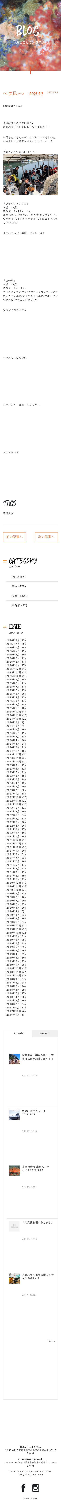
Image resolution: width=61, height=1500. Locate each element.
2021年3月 (13, 872)
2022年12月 (13, 797)
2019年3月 (13, 957)
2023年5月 (13, 779)
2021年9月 (13, 850)
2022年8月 (13, 811)
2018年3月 (13, 1000)
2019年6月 (13, 946)
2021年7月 (13, 857)
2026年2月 (13, 661)
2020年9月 (13, 893)
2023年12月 (13, 754)
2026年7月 (13, 643)
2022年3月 (13, 829)
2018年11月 (13, 971)
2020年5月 (13, 907)
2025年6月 (13, 690)
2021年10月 (13, 847)
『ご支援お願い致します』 (38, 1222)
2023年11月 (13, 758)
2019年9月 (13, 936)
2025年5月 (13, 693)
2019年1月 (13, 964)
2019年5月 (13, 950)
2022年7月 (13, 815)
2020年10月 (13, 889)
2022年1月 (13, 836)
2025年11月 (13, 672)
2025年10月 (13, 675)
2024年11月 (13, 715)
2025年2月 (13, 704)
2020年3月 (13, 914)
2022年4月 (13, 825)
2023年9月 (13, 765)
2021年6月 (13, 861)
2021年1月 (13, 879)
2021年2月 (13, 875)
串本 (14, 586)
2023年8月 (13, 768)
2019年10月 (13, 932)
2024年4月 (13, 740)
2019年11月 (13, 929)
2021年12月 (13, 840)
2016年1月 (13, 1014)
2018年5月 (13, 993)
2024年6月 (13, 733)
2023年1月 (13, 793)
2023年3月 (13, 786)
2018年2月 (13, 1004)
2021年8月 (13, 854)
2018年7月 (13, 986)
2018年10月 (13, 975)
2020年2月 (13, 918)
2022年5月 (13, 822)
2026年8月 (13, 640)
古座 (20, 105)
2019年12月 (13, 925)
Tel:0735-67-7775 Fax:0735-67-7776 (30, 1471)
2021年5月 (13, 864)
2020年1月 (13, 922)
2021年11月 (13, 843)
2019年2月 (13, 961)
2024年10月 (13, 718)
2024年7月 (13, 729)
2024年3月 (13, 743)
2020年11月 (13, 886)
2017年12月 (13, 1011)
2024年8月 (13, 725)
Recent (45, 1033)
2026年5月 (13, 651)
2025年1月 (13, 708)
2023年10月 (13, 761)
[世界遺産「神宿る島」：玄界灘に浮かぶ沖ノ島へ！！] (14, 1059)
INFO (15, 577)
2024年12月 (13, 711)
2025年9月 (13, 679)
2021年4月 (13, 868)
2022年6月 (13, 818)
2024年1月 (13, 750)
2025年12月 (13, 668)
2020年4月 (13, 911)
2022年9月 (13, 807)
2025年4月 (13, 697)
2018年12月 (13, 968)
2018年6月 (13, 989)
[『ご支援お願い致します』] (14, 1226)
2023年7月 (13, 772)
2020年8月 (13, 897)
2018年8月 (13, 982)
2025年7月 (13, 686)
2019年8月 (13, 939)
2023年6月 (13, 775)
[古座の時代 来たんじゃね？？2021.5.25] (14, 1170)
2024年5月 (13, 736)
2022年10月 (13, 804)
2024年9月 (13, 722)
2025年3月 (13, 700)
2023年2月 (13, 790)
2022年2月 (13, 832)
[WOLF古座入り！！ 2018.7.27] (14, 1115)
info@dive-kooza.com (30, 1474)
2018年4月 (13, 996)
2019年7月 (13, 943)
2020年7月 (13, 900)
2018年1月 (13, 1007)
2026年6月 (13, 647)
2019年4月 (13, 954)
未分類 (16, 605)
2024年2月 (13, 747)
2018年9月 (13, 979)
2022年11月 (13, 800)
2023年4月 (13, 782)
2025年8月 (13, 683)
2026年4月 (13, 654)
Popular (19, 1033)
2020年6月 (13, 904)
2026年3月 (13, 658)
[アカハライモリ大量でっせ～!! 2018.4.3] (14, 1278)
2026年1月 (13, 665)
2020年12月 (13, 882)
